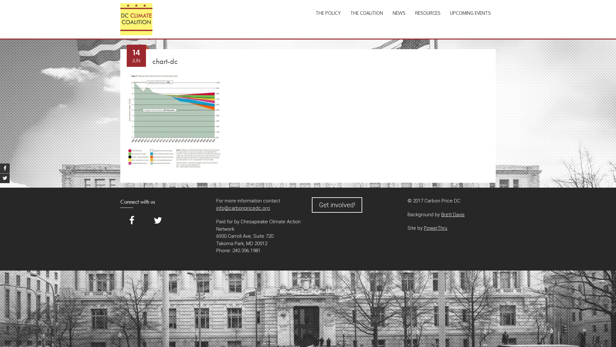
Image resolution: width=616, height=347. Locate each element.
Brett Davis (453, 215)
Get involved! (337, 205)
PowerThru (435, 228)
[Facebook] (131, 220)
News (399, 13)
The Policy (328, 13)
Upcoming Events (470, 13)
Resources (428, 13)
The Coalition (366, 13)
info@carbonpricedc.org (243, 208)
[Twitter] (158, 220)
